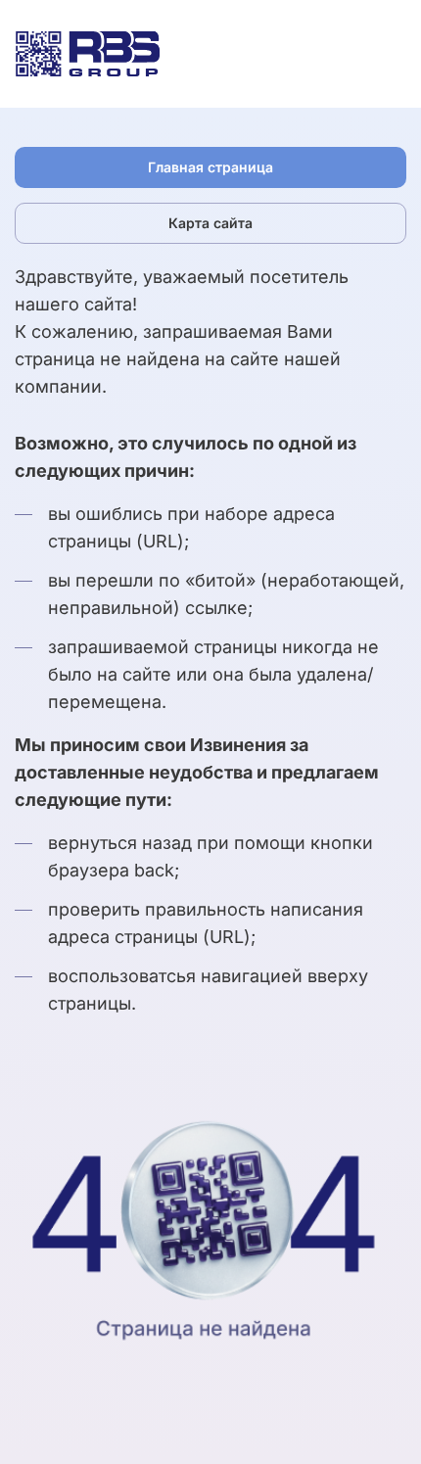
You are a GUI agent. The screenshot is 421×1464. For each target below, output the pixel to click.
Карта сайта (210, 222)
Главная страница (210, 167)
